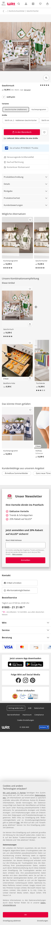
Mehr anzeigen (17, 554)
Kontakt (6, 575)
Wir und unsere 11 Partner (14, 793)
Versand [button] (27, 90)
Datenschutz (39, 708)
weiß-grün (11, 97)
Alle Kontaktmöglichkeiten (18, 590)
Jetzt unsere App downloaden (25, 658)
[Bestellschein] (33, 4)
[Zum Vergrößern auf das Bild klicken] (46, 78)
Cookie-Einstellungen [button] (25, 720)
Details (7, 184)
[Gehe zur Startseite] (11, 4)
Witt (4, 622)
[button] (3, 4)
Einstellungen (42, 921)
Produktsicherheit (12, 198)
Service (6, 630)
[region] (25, 853)
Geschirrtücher (33, 11)
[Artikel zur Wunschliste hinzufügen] (44, 132)
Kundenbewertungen (13, 205)
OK (25, 915)
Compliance (39, 715)
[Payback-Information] (44, 727)
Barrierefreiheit (13, 715)
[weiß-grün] (4, 97)
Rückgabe (8, 191)
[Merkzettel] (40, 4)
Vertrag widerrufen (16, 708)
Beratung (7, 637)
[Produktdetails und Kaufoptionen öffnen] (30, 324)
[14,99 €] (17, 237)
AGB (29, 708)
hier (18, 822)
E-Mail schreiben (12, 584)
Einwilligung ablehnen (12, 921)
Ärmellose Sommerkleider (16, 473)
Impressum (27, 715)
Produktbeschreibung (13, 177)
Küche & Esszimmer (17, 11)
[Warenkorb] (47, 4)
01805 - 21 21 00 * (13, 607)
